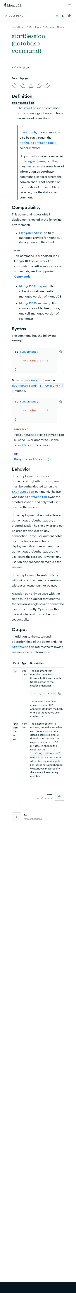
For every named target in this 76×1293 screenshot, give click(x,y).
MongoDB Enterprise (33, 286)
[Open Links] (70, 5)
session (50, 113)
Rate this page (20, 78)
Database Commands (57, 27)
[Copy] (60, 351)
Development (37, 27)
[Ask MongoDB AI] (62, 15)
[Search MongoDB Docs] (57, 15)
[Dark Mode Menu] (69, 15)
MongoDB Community (34, 303)
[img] (15, 86)
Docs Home (18, 27)
